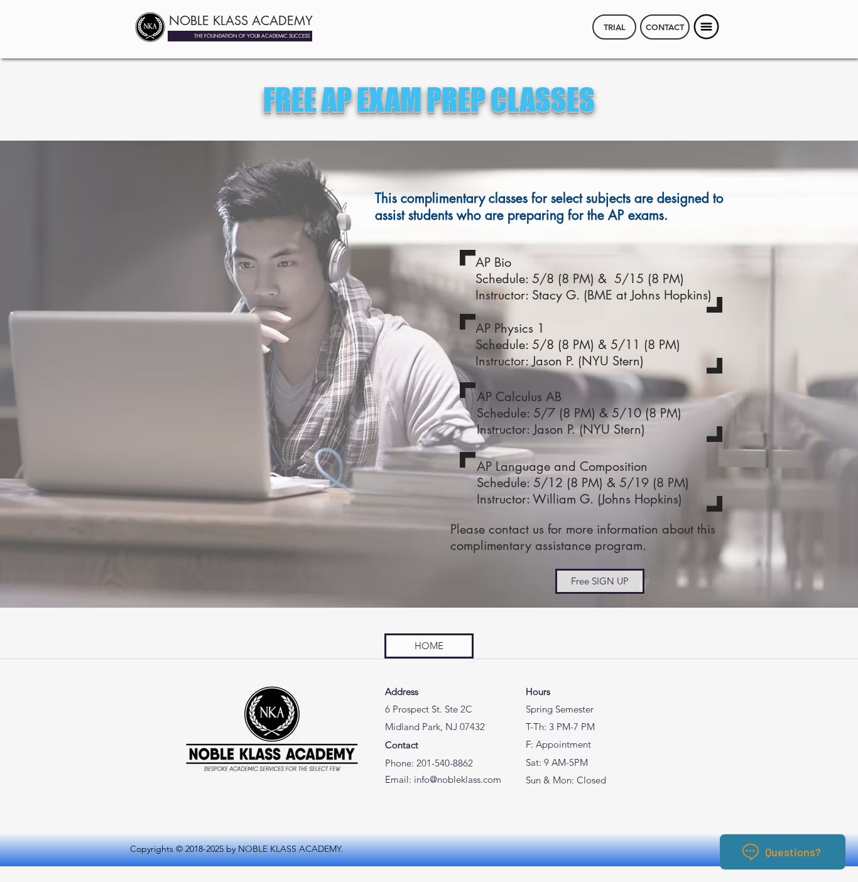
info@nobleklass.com (457, 779)
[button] (706, 27)
